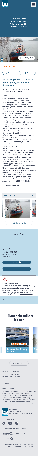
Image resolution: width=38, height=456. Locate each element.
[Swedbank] (7, 438)
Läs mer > (6, 256)
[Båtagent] (5, 3)
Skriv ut (11, 73)
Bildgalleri (29, 58)
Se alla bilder (21, 223)
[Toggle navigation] (33, 4)
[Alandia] (21, 433)
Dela (29, 73)
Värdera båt (16, 269)
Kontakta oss (19, 363)
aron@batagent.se (9, 254)
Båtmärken (7, 384)
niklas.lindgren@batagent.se (21, 413)
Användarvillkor (11, 444)
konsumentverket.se (26, 294)
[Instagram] (16, 423)
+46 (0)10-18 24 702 (9, 252)
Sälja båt (16, 262)
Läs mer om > (7, 300)
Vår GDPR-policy (26, 444)
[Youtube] (10, 423)
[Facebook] (3, 423)
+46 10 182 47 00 (15, 411)
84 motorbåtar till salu (11, 376)
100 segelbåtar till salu (11, 374)
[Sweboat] (7, 433)
